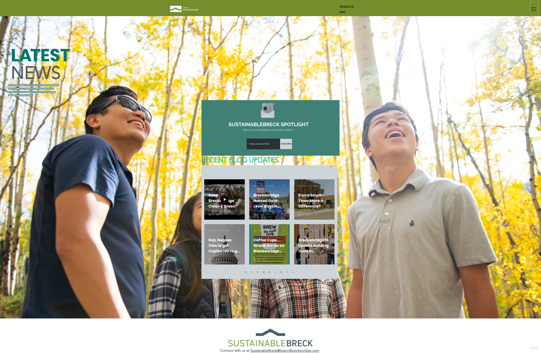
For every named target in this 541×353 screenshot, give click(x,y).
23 (281, 272)
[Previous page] (251, 272)
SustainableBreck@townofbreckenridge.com (284, 350)
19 (257, 272)
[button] (533, 9)
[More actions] (240, 185)
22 (275, 272)
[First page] (245, 272)
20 (263, 272)
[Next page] (287, 272)
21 (269, 272)
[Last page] (293, 272)
